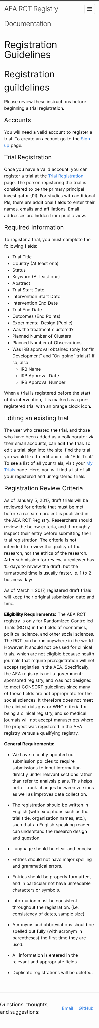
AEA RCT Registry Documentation (31, 16)
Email (67, 1008)
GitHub (86, 1008)
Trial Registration (65, 176)
